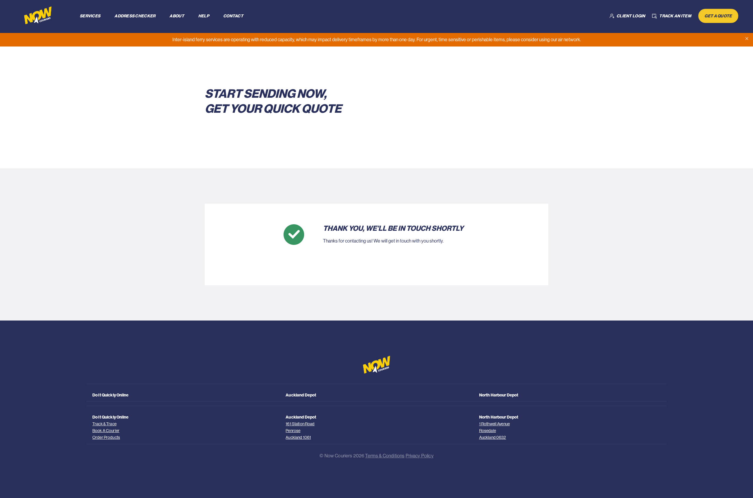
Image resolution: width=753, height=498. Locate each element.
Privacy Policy (420, 456)
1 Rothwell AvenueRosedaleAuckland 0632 (494, 430)
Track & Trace (104, 423)
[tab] (90, 16)
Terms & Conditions (384, 456)
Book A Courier (105, 430)
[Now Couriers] (43, 15)
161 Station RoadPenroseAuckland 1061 (300, 430)
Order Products (106, 437)
